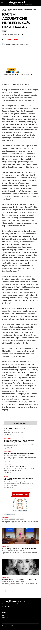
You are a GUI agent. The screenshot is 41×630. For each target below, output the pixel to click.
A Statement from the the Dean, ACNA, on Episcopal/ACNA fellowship (19, 441)
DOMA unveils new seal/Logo (15, 428)
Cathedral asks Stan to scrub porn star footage (18, 479)
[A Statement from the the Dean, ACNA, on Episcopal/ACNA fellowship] (20, 536)
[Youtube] (9, 607)
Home (4, 9)
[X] (6, 607)
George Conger (11, 40)
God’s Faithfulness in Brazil (15, 466)
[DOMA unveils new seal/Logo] (20, 506)
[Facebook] (2, 607)
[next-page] (6, 591)
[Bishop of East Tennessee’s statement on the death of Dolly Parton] (20, 567)
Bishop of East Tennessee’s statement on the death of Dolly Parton (19, 454)
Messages (7, 427)
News (10, 9)
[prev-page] (3, 591)
